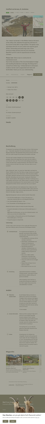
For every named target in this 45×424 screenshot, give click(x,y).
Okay (5, 421)
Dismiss (12, 421)
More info (37, 417)
